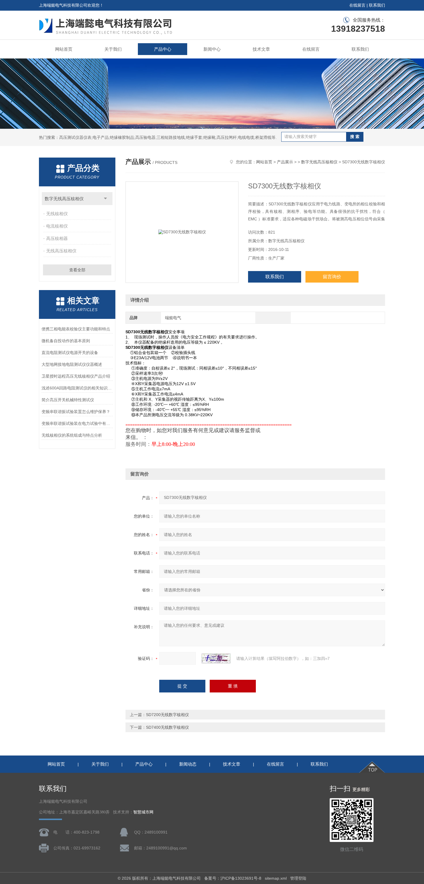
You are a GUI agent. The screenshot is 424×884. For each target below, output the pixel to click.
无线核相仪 (57, 213)
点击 (105, 198)
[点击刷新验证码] (216, 658)
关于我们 (113, 49)
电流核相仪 (57, 226)
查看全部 (77, 270)
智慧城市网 (143, 812)
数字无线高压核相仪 (64, 198)
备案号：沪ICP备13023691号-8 (232, 878)
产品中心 (162, 49)
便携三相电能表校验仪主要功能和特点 (76, 329)
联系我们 (377, 5)
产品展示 (285, 162)
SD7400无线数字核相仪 (167, 727)
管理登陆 (298, 878)
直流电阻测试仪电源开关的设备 (70, 352)
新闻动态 (187, 764)
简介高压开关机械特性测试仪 (68, 399)
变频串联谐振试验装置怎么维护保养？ (76, 411)
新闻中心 (212, 49)
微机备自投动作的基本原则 (66, 340)
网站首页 (63, 49)
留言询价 (332, 276)
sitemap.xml (276, 878)
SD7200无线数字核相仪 (167, 714)
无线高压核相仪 (61, 250)
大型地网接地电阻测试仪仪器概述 (72, 364)
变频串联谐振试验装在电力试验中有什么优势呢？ (77, 423)
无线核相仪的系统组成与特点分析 (72, 435)
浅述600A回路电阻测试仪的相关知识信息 (77, 388)
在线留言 (357, 5)
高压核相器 (57, 238)
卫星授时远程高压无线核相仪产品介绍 (76, 376)
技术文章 (261, 49)
